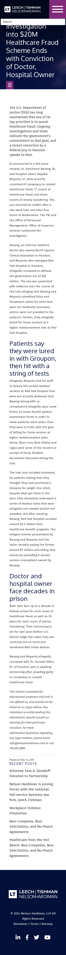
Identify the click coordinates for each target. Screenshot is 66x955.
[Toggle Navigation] (57, 9)
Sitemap (47, 924)
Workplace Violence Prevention (25, 811)
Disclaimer (21, 924)
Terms (34, 924)
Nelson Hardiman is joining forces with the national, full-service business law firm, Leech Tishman (31, 792)
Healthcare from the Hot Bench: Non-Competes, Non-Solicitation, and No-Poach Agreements (32, 848)
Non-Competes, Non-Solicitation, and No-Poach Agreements (31, 826)
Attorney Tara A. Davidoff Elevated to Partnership (29, 773)
